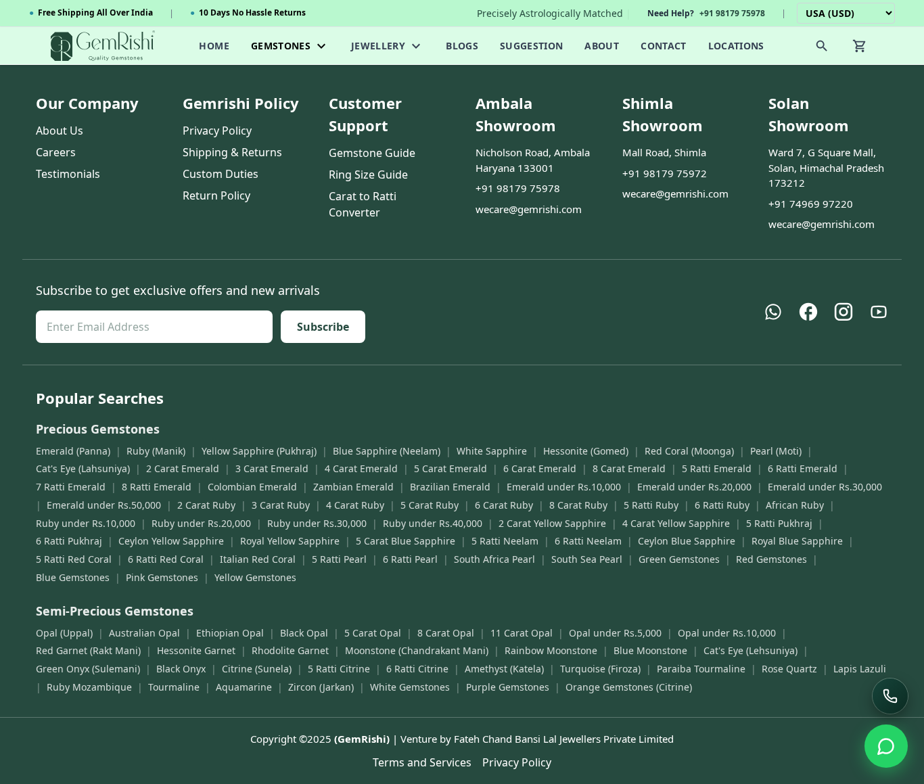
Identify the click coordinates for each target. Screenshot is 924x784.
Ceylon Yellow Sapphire (171, 540)
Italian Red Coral (258, 559)
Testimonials (68, 173)
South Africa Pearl (494, 559)
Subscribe (323, 326)
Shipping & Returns (232, 152)
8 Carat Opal (445, 632)
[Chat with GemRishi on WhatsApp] (886, 746)
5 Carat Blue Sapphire (405, 540)
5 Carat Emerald (450, 468)
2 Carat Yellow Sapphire (552, 523)
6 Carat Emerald (539, 468)
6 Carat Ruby (504, 505)
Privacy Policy (217, 130)
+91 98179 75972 (664, 173)
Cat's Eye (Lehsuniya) (750, 650)
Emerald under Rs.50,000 (104, 505)
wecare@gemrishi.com (529, 209)
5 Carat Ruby (429, 505)
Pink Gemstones (162, 577)
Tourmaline (174, 687)
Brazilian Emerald (450, 486)
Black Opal (304, 632)
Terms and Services (422, 762)
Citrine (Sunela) (257, 668)
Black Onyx (181, 668)
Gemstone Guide (372, 152)
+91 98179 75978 (518, 188)
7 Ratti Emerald (71, 486)
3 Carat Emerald (271, 468)
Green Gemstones (679, 559)
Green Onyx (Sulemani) (88, 668)
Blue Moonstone (650, 650)
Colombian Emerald (252, 486)
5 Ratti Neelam (504, 540)
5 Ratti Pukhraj (779, 523)
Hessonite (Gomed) (585, 450)
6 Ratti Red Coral (166, 559)
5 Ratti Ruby (651, 505)
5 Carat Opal (372, 632)
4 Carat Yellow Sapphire (676, 523)
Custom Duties (220, 173)
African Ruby (795, 505)
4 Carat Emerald (361, 468)
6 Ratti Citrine (417, 668)
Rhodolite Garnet (290, 650)
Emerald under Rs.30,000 (825, 486)
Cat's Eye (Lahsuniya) (83, 468)
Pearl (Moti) (776, 450)
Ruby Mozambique (89, 687)
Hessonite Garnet (196, 650)
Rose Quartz (789, 668)
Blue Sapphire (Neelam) (386, 450)
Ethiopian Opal (230, 632)
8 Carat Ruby (578, 505)
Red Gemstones (771, 559)
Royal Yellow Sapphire (290, 540)
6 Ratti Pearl (410, 559)
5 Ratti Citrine (339, 668)
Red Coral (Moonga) (689, 450)
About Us (59, 130)
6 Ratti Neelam (588, 540)
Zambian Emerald (353, 486)
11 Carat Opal (521, 632)
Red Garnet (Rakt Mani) (88, 650)
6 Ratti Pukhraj (69, 540)
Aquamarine (244, 687)
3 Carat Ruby (281, 505)
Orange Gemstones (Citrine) (628, 687)
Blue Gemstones (73, 577)
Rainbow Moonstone (551, 650)
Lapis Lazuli (859, 668)
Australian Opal (144, 632)
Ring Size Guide (368, 174)
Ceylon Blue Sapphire (686, 540)
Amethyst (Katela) (504, 668)
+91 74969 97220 (810, 203)
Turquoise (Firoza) (600, 668)
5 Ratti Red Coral (74, 559)
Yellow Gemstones (255, 577)
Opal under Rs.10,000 (727, 632)
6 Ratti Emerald (802, 468)
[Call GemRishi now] (890, 696)
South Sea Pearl (586, 559)
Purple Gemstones (507, 687)
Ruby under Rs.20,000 (201, 523)
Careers (56, 152)
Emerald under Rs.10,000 (564, 486)
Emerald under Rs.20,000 (694, 486)
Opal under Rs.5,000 (615, 632)
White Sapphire (492, 450)
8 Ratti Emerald (156, 486)
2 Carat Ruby (206, 505)
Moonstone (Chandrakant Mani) (416, 650)
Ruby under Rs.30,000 (317, 523)
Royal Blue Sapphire (797, 540)
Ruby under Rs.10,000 (85, 523)
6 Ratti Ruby (722, 505)
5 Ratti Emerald (717, 468)
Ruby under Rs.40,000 (432, 523)
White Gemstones (410, 687)
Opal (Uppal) (64, 632)
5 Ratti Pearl (339, 559)
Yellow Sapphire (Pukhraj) (259, 450)
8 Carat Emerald (629, 468)
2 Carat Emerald (182, 468)
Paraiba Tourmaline (701, 668)
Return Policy (216, 195)
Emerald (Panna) (73, 450)
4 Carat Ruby (355, 505)
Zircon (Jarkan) (321, 687)
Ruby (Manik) (155, 450)
